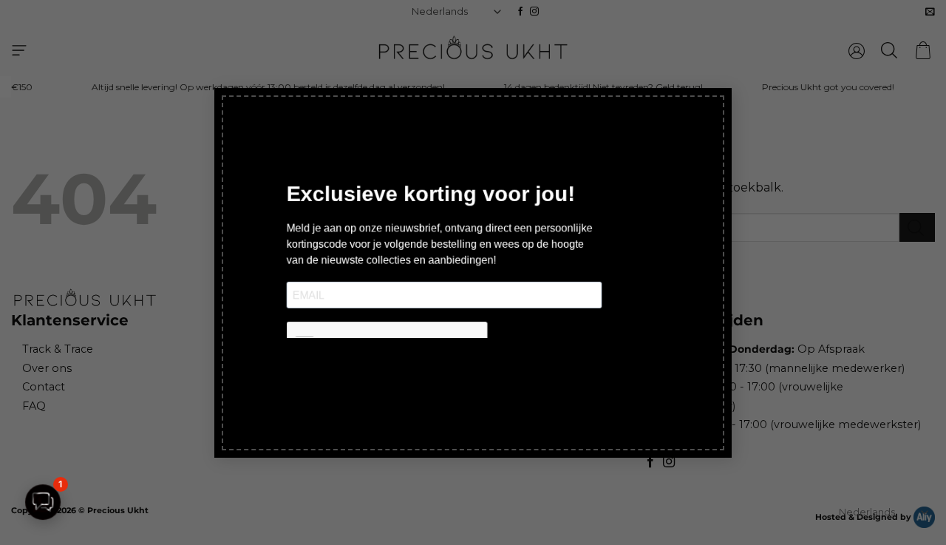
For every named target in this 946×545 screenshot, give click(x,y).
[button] (43, 502)
